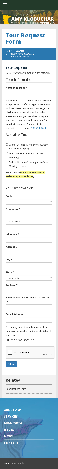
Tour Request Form (25, 38)
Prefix (9, 196)
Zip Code (12, 284)
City (9, 259)
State (10, 272)
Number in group (16, 87)
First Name (13, 208)
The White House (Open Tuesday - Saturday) (27, 155)
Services (20, 50)
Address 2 (11, 246)
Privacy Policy (18, 463)
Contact (11, 443)
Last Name (13, 221)
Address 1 (12, 234)
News (8, 436)
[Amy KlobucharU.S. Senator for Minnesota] (29, 19)
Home (9, 50)
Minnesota (13, 423)
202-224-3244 (38, 128)
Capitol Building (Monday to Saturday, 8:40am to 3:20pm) (28, 146)
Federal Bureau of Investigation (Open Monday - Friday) (29, 164)
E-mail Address (15, 314)
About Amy (13, 410)
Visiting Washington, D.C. (21, 53)
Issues (9, 430)
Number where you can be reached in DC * (27, 299)
